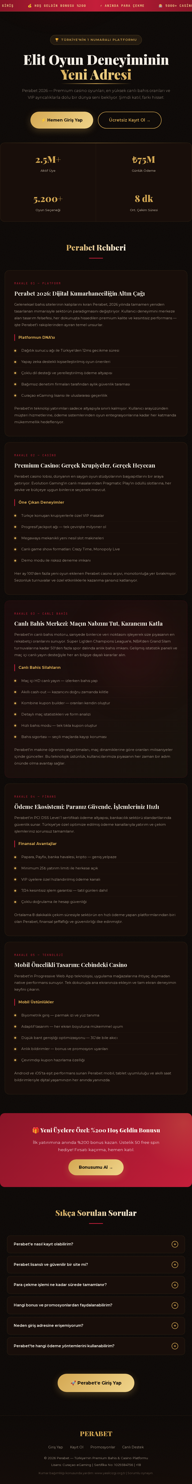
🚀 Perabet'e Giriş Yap (96, 1383)
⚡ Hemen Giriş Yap (62, 120)
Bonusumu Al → (96, 1167)
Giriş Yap (55, 1447)
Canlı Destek (133, 1447)
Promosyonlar (102, 1447)
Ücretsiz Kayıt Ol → (130, 120)
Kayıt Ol (76, 1447)
